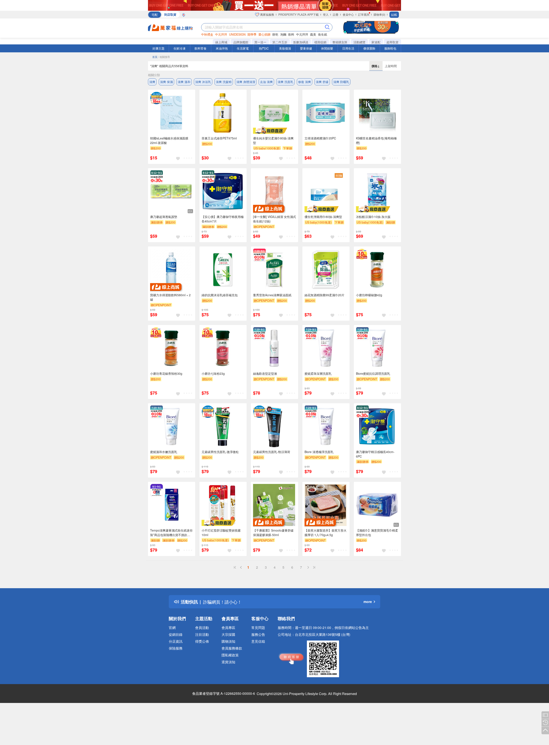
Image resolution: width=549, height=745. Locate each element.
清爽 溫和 (184, 82)
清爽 (152, 82)
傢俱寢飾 (369, 48)
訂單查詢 (363, 14)
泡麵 (283, 34)
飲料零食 (201, 48)
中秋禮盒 (207, 34)
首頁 (154, 57)
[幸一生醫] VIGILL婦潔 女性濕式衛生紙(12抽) (274, 219)
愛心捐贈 (264, 34)
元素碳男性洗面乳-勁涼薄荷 (271, 452)
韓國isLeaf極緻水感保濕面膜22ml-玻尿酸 (169, 140)
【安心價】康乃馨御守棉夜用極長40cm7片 (223, 219)
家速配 (375, 42)
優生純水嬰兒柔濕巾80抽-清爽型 (273, 140)
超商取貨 (392, 42)
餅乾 (275, 34)
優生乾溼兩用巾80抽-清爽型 (323, 217)
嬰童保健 (306, 48)
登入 (326, 14)
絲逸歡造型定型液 (265, 373)
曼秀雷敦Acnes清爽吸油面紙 (272, 295)
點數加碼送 (300, 42)
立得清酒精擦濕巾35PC (320, 138)
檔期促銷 (320, 42)
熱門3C (264, 48)
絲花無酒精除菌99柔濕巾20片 (324, 295)
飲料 (291, 34)
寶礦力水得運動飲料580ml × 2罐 (170, 297)
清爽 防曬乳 (341, 82)
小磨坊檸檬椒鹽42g (369, 295)
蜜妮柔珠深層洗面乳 (318, 373)
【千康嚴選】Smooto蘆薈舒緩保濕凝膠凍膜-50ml (273, 532)
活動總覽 (359, 42)
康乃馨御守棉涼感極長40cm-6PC (375, 454)
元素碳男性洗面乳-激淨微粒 (220, 452)
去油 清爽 (266, 82)
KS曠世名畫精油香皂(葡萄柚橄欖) (376, 140)
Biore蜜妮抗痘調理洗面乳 (373, 373)
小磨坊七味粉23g (213, 373)
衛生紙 (322, 34)
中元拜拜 (221, 34)
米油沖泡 (222, 48)
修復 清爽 (304, 82)
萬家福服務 (266, 14)
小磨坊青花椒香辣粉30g (166, 373)
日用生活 (348, 48)
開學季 (251, 34)
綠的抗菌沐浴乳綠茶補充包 (220, 295)
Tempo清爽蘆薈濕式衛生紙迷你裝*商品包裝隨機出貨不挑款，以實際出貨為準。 (171, 532)
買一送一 (260, 42)
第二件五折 (279, 42)
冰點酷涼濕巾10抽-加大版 (373, 217)
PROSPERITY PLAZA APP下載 (298, 14)
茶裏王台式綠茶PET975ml (219, 138)
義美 (313, 34)
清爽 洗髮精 (224, 82)
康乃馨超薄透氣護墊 (163, 217)
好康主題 (158, 48)
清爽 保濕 (166, 82)
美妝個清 (285, 48)
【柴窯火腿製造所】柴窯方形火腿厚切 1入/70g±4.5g (326, 532)
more (367, 601)
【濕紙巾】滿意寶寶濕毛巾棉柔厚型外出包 (377, 532)
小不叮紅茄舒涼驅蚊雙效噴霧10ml (221, 532)
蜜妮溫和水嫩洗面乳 (163, 452)
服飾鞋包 (390, 48)
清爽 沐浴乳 (203, 82)
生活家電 (243, 48)
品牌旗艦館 (240, 42)
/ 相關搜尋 (164, 57)
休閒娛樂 (327, 48)
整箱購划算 (339, 42)
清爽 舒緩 (322, 82)
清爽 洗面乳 (285, 82)
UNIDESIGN (237, 34)
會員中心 (348, 14)
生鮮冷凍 (179, 48)
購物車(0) (379, 14)
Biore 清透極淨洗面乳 (319, 452)
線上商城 (221, 42)
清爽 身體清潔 (245, 82)
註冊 (335, 14)
